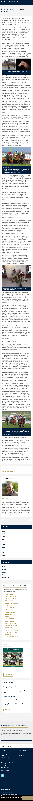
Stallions (5, 472)
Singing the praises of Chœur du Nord (14, 704)
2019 (3, 550)
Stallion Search (23, 750)
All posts (5, 526)
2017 (3, 555)
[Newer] (30, 520)
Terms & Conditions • (6, 789)
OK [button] (27, 798)
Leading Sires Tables (8, 754)
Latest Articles (23, 754)
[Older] (2, 520)
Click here (16, 738)
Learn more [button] (14, 799)
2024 (3, 536)
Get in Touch (5, 757)
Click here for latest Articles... (11, 709)
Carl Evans (9, 468)
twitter (2, 775)
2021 (3, 544)
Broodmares (5, 577)
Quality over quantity (9, 696)
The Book (6, 645)
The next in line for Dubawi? (11, 700)
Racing (4, 572)
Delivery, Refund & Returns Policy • (9, 794)
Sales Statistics (6, 752)
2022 (3, 542)
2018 (3, 552)
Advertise (5, 755)
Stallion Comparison (24, 752)
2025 (3, 534)
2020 (3, 547)
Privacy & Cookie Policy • (7, 792)
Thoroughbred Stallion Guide (10, 3)
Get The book (8, 674)
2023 (3, 539)
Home (3, 750)
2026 (3, 531)
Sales (3, 575)
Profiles (12, 472)
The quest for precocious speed (12, 687)
